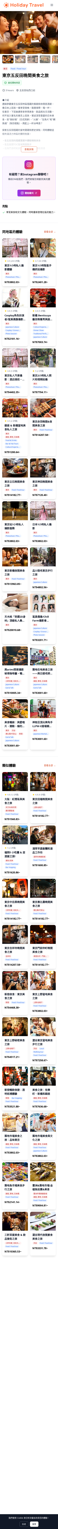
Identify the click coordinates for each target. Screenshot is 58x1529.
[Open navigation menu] (52, 5)
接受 (34, 1524)
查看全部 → (50, 231)
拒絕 (24, 1524)
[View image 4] (45, 59)
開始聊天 (29, 193)
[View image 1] (8, 59)
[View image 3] (32, 59)
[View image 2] (20, 59)
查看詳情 (29, 149)
